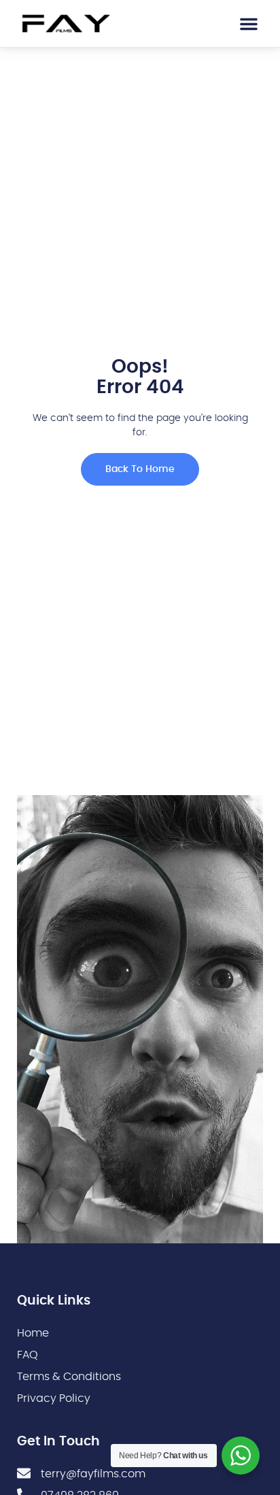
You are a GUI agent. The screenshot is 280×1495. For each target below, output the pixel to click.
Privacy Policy (53, 1398)
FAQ (27, 1354)
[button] (248, 24)
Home (33, 1333)
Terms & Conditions (69, 1376)
